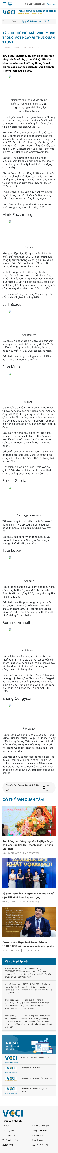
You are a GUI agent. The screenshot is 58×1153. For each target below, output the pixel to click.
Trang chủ (4, 21)
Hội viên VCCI (38, 1135)
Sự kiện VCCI (8, 1145)
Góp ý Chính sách (39, 1130)
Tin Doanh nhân (9, 1135)
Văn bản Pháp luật (40, 1145)
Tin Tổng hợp (8, 1130)
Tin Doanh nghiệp (10, 1140)
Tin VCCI (6, 1125)
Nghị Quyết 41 (38, 1140)
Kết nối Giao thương (40, 1125)
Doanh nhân (15, 21)
